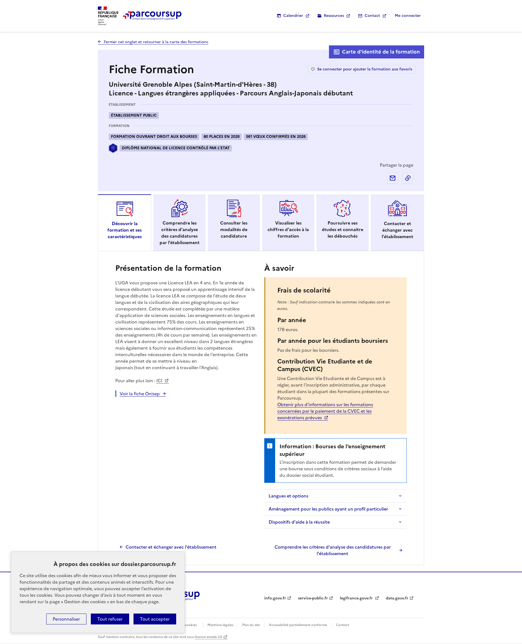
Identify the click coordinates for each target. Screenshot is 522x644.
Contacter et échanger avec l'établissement (171, 547)
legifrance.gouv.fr (357, 598)
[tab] (124, 222)
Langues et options (288, 496)
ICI (159, 380)
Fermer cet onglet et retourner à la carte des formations (156, 42)
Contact (372, 15)
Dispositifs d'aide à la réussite (299, 522)
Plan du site (251, 625)
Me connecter (408, 15)
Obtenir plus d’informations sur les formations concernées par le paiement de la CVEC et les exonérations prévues (325, 411)
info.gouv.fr (275, 598)
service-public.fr (313, 598)
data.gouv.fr (397, 598)
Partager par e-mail (392, 178)
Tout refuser (110, 619)
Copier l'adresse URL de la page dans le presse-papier (407, 178)
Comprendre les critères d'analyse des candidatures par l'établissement (333, 550)
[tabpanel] (261, 409)
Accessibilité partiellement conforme (298, 625)
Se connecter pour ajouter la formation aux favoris (364, 69)
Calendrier (293, 15)
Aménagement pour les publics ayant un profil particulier (328, 509)
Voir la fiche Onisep (140, 393)
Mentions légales (220, 625)
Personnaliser (66, 619)
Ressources (334, 15)
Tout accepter (155, 619)
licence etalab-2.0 (208, 636)
